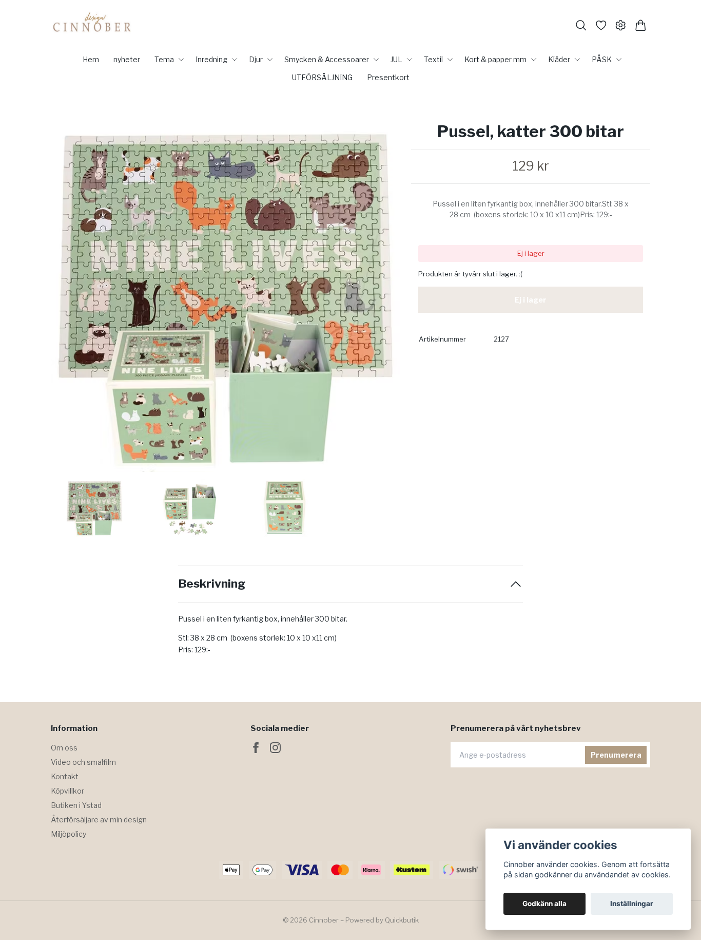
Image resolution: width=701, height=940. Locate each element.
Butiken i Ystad (76, 805)
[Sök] (581, 25)
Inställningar (631, 903)
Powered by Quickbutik (382, 920)
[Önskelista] (601, 25)
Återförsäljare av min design (99, 819)
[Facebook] (255, 747)
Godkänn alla (544, 903)
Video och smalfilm (83, 762)
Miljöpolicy (68, 834)
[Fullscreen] (225, 297)
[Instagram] (275, 747)
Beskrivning (211, 584)
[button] (384, 301)
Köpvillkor (67, 790)
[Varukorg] (641, 25)
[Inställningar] (621, 25)
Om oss (64, 747)
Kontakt (65, 776)
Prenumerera (616, 754)
